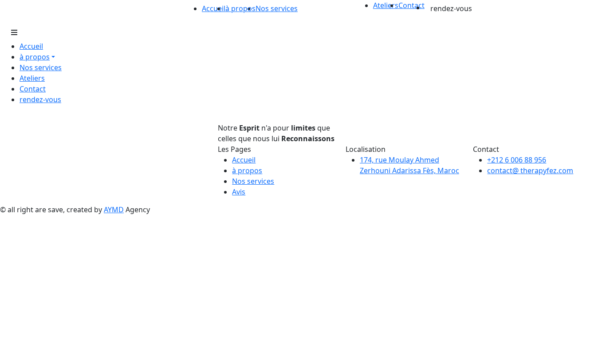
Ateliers (385, 5)
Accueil (213, 8)
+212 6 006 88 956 (516, 160)
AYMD (114, 209)
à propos (247, 170)
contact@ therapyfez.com (530, 170)
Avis (238, 192)
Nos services (277, 8)
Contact (411, 5)
